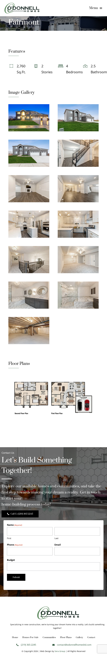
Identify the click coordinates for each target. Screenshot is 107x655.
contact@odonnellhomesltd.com (74, 644)
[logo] (21, 4)
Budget (11, 559)
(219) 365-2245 (28, 644)
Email (57, 544)
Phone (15, 544)
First (9, 538)
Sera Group (60, 651)
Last (56, 538)
